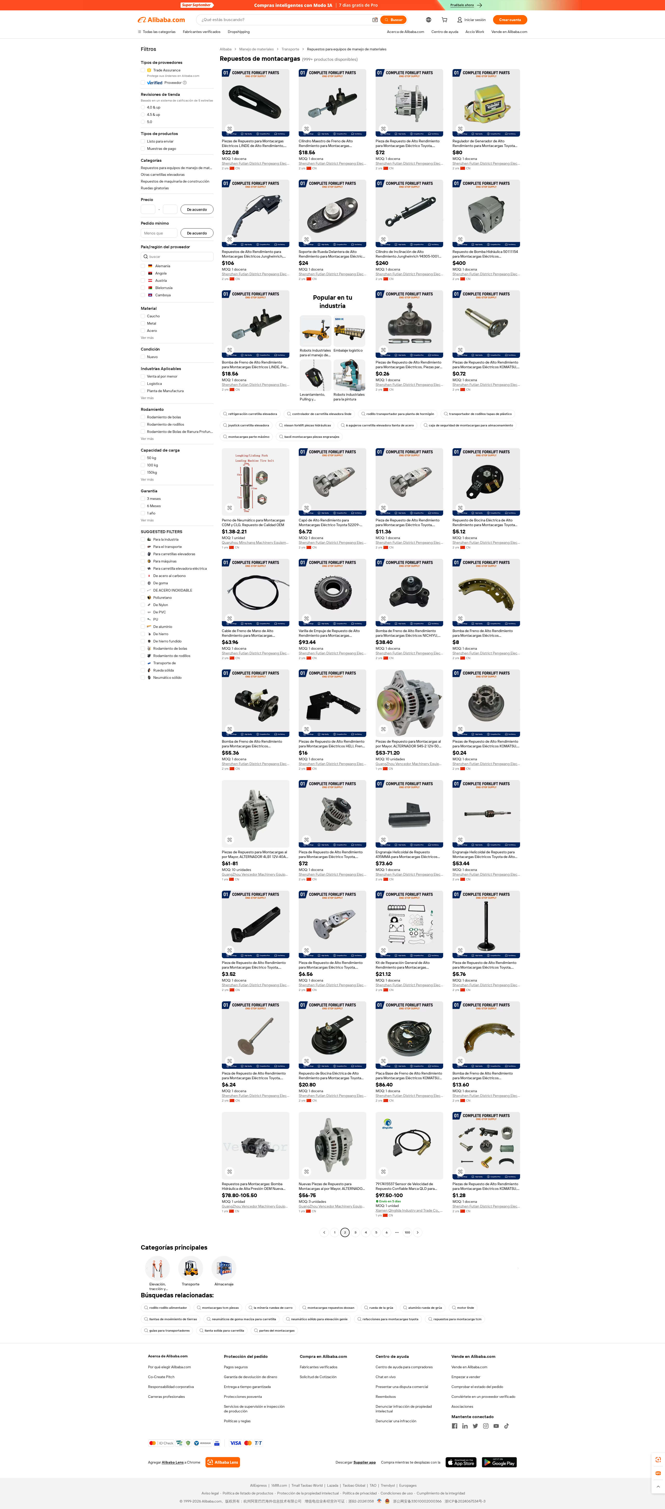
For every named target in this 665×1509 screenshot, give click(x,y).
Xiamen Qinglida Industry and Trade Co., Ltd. (409, 1210)
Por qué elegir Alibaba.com (169, 1367)
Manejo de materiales (256, 49)
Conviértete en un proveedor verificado (483, 1396)
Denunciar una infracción (396, 1421)
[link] (658, 1459)
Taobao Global (354, 1485)
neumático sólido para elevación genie (319, 1319)
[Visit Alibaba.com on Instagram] (486, 1426)
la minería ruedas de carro (273, 1308)
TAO (373, 1485)
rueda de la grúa (381, 1308)
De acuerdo (197, 209)
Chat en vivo (386, 1377)
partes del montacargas (277, 1330)
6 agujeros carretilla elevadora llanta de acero (380, 425)
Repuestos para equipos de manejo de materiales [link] (347, 49)
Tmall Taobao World (307, 1485)
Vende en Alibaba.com (469, 1367)
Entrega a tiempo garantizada (247, 1387)
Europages (408, 1485)
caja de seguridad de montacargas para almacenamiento (471, 425)
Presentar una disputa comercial (402, 1387)
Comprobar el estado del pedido (477, 1387)
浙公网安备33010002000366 (417, 1501)
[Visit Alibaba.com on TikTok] (506, 1426)
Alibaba (225, 49)
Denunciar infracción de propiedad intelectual (404, 1408)
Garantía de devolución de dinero (250, 1377)
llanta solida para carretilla (224, 1330)
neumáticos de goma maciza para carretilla (244, 1319)
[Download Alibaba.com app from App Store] (461, 1462)
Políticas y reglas (237, 1421)
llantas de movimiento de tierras (173, 1319)
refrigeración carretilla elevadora (252, 414)
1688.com (279, 1485)
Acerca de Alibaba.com (168, 1356)
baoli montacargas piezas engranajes (311, 437)
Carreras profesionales (166, 1396)
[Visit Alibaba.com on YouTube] (496, 1426)
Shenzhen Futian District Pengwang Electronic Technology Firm (255, 163)
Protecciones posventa (243, 1396)
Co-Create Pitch (161, 1377)
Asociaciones (462, 1406)
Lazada (332, 1485)
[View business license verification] (379, 1501)
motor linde (465, 1308)
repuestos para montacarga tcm (458, 1319)
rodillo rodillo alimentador (168, 1308)
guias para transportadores (169, 1330)
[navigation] (177, 641)
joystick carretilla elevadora (248, 425)
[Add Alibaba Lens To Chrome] (222, 1462)
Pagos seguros (236, 1367)
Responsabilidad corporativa (171, 1387)
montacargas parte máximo (248, 437)
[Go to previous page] (324, 1232)
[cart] (445, 20)
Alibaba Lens (173, 1462)
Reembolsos (386, 1396)
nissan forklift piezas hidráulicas (307, 425)
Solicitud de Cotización (318, 1377)
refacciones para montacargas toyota (390, 1319)
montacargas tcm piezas (220, 1308)
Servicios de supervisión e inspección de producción (254, 1408)
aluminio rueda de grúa (425, 1308)
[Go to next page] (417, 1232)
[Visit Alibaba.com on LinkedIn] (465, 1426)
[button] (375, 20)
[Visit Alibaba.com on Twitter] (475, 1426)
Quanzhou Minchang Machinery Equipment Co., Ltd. (255, 542)
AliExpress (258, 1485)
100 (407, 1232)
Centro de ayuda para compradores (404, 1367)
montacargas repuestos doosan (331, 1308)
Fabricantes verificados (318, 1367)
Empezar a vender (465, 1377)
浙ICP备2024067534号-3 (465, 1501)
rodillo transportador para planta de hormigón (400, 414)
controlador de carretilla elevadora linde (321, 414)
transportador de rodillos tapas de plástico (480, 414)
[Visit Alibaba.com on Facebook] (454, 1426)
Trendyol (388, 1485)
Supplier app (365, 1462)
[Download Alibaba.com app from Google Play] (499, 1462)
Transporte (290, 49)
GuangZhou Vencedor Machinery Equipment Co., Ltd (409, 764)
